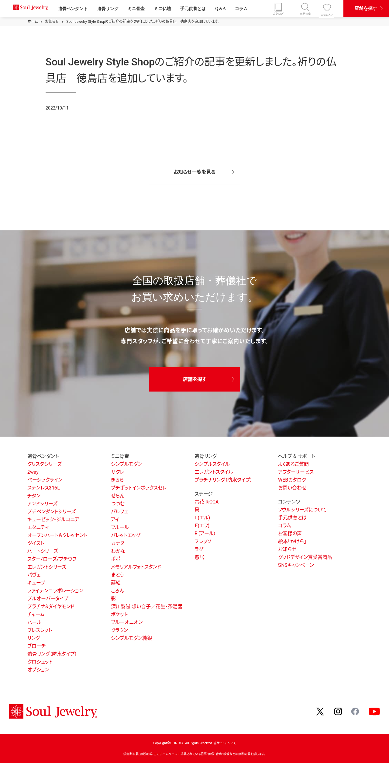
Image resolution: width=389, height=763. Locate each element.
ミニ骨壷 (136, 8)
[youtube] (374, 711)
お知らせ (287, 549)
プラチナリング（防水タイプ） (223, 480)
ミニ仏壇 (162, 8)
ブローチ (36, 646)
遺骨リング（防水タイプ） (52, 654)
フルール (120, 527)
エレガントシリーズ (46, 567)
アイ (115, 519)
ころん (117, 591)
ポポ (115, 559)
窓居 (199, 557)
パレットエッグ (125, 535)
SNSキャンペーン (296, 565)
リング (33, 638)
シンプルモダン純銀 (131, 638)
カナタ (117, 543)
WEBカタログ (292, 480)
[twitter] (320, 711)
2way (33, 472)
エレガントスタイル (213, 472)
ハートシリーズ (42, 551)
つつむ (118, 504)
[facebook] (355, 711)
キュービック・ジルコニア (53, 519)
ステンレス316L (43, 488)
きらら (117, 480)
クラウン (119, 630)
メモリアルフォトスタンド (136, 567)
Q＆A (220, 8)
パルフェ (119, 511)
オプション (38, 670)
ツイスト (35, 543)
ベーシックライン (44, 480)
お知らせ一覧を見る (194, 172)
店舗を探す (365, 8)
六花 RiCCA (206, 502)
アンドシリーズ (42, 504)
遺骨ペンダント (73, 8)
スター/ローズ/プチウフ (51, 559)
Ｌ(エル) (202, 518)
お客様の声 (290, 533)
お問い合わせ (292, 488)
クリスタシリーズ (44, 464)
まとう (117, 575)
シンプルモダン (126, 464)
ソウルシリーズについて (302, 510)
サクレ (117, 472)
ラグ (198, 549)
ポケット (119, 614)
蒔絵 (116, 583)
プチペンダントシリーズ (51, 511)
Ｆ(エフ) (201, 525)
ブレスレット (39, 630)
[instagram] (338, 711)
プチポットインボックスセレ (139, 488)
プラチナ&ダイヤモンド (50, 606)
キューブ (36, 583)
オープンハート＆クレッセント (57, 535)
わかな (118, 551)
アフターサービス (296, 472)
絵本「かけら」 (292, 541)
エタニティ (38, 527)
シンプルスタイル (212, 464)
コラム (241, 8)
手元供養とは (193, 8)
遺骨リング (108, 8)
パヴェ (33, 575)
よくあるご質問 (293, 464)
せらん (117, 496)
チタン (33, 496)
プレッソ (202, 541)
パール (34, 622)
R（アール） (205, 533)
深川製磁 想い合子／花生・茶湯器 (146, 606)
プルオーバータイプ (47, 598)
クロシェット (40, 662)
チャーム (36, 614)
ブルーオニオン (127, 622)
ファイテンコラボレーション (55, 591)
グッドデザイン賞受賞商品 (305, 557)
